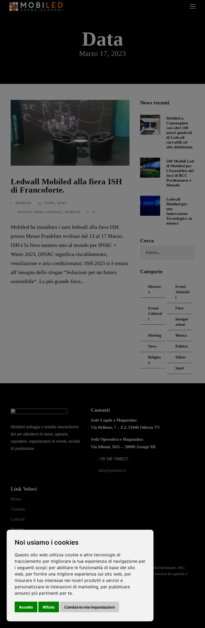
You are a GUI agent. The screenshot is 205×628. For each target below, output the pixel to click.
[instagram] (58, 462)
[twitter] (35, 462)
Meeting (154, 335)
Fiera (39, 212)
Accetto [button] (26, 607)
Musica (181, 335)
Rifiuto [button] (49, 607)
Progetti (17, 529)
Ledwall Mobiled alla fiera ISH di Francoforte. (66, 185)
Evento (24, 212)
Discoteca (154, 289)
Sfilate (180, 357)
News (62, 203)
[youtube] (46, 462)
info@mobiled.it (112, 470)
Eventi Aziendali (182, 292)
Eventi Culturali (155, 313)
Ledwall (54, 212)
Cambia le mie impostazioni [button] (89, 607)
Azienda (18, 509)
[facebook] (13, 462)
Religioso (154, 360)
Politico (181, 346)
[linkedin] (24, 462)
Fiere (50, 203)
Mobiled (23, 203)
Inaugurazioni (181, 322)
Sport (179, 368)
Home (16, 499)
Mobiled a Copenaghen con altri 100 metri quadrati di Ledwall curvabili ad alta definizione (179, 132)
